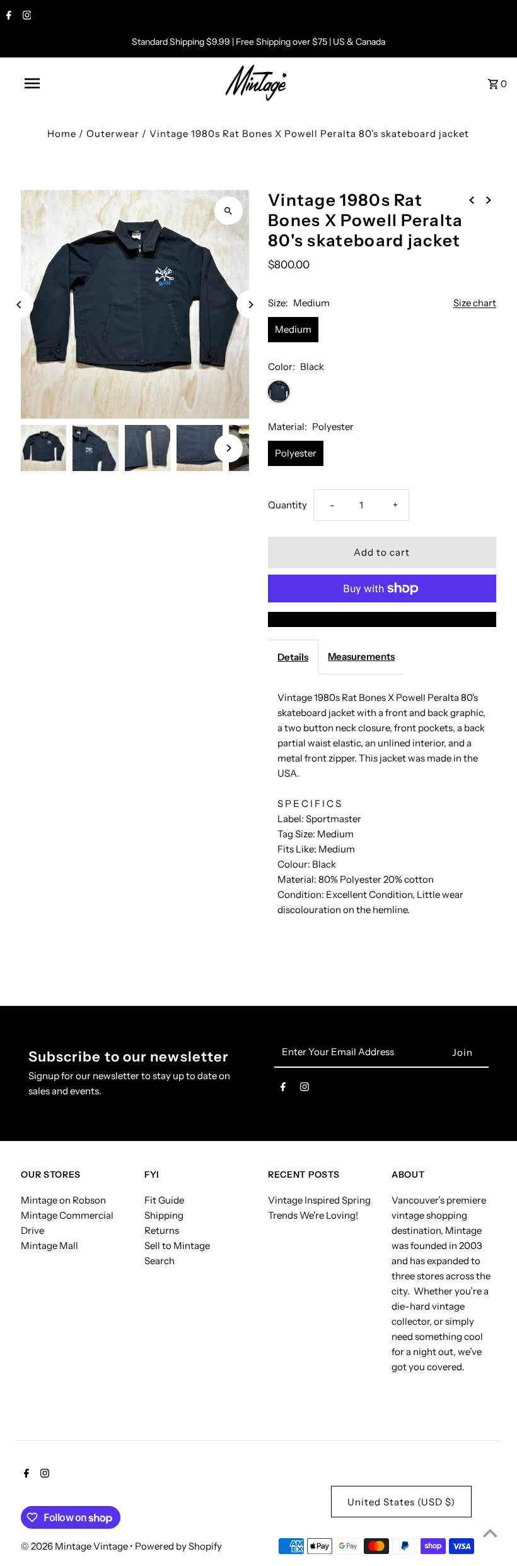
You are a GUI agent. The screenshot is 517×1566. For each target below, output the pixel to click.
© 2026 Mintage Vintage (75, 1546)
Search (159, 1261)
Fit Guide (164, 1200)
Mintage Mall (49, 1246)
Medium (293, 329)
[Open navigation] (58, 83)
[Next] (250, 304)
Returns (161, 1230)
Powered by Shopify (178, 1546)
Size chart (474, 303)
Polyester (296, 453)
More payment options (382, 619)
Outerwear (112, 134)
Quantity (287, 505)
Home (61, 134)
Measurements (361, 656)
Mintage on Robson (63, 1200)
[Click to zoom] (228, 210)
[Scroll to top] (490, 1533)
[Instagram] (26, 16)
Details (292, 657)
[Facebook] (7, 16)
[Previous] (19, 304)
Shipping (163, 1215)
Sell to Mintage (177, 1246)
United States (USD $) (401, 1502)
